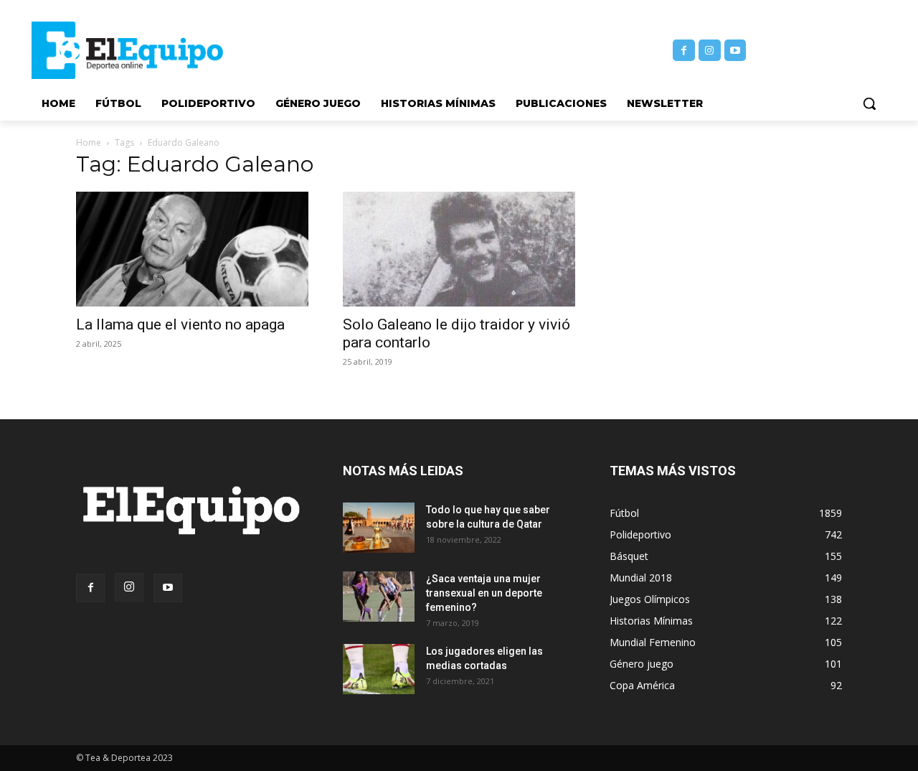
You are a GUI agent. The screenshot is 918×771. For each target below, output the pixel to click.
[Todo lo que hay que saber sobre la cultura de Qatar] (379, 528)
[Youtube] (735, 50)
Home (88, 142)
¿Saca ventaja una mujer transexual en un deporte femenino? (484, 593)
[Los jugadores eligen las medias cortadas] (379, 669)
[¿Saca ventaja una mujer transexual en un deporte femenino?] (379, 596)
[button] (869, 103)
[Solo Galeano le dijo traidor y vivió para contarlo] (459, 249)
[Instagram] (710, 50)
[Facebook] (684, 50)
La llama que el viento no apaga (180, 324)
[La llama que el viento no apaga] (192, 249)
